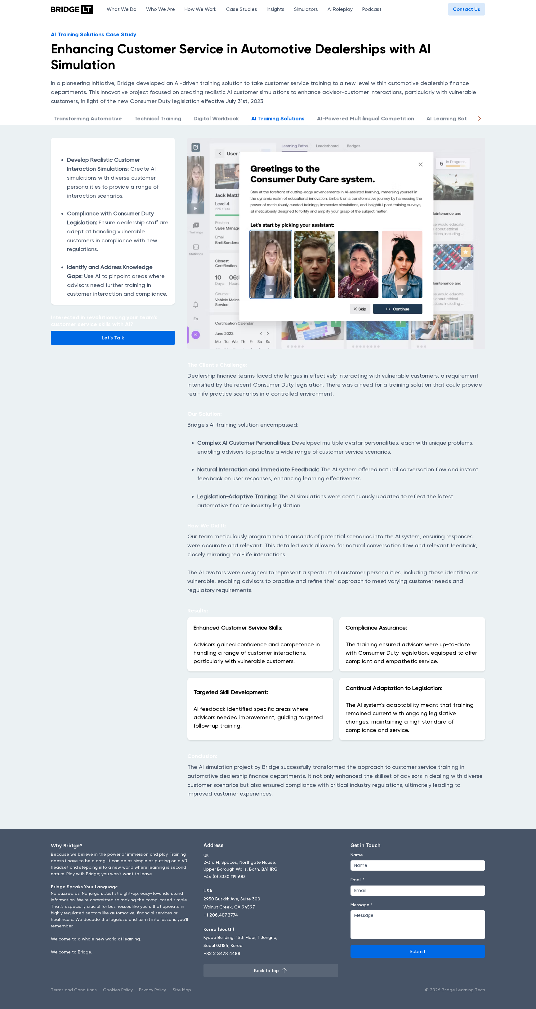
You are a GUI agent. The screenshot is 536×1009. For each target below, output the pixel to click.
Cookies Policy (118, 989)
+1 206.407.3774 (220, 914)
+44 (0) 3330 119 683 (224, 876)
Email (357, 879)
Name (357, 854)
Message (362, 904)
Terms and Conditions (74, 989)
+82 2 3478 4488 (221, 953)
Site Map (182, 989)
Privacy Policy (152, 989)
